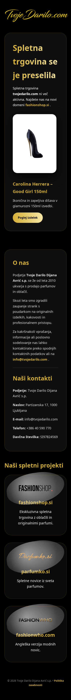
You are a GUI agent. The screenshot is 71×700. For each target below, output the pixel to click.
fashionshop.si (37, 105)
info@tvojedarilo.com (30, 359)
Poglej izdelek (28, 218)
